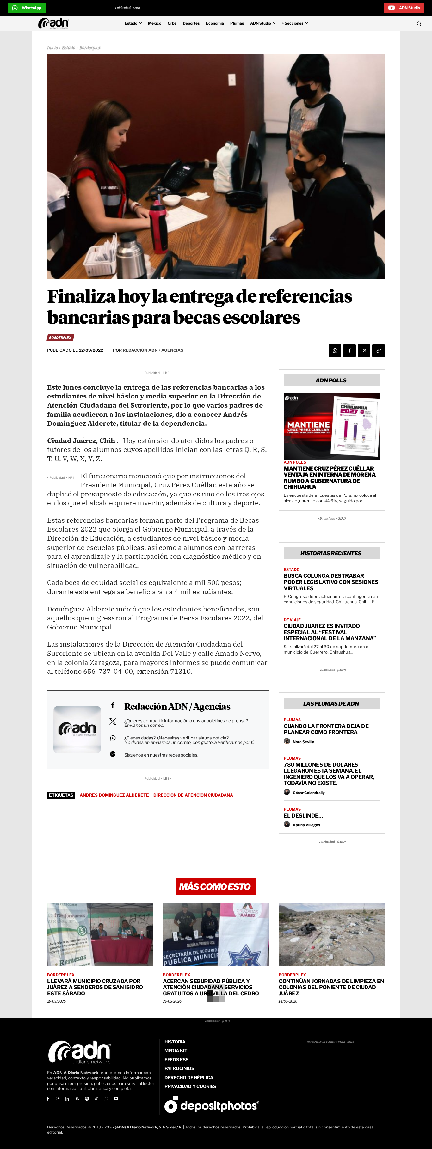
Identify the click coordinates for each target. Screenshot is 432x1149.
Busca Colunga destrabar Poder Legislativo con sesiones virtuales (331, 582)
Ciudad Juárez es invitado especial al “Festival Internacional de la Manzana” (330, 632)
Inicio (52, 48)
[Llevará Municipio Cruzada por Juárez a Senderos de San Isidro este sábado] (100, 935)
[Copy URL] (378, 350)
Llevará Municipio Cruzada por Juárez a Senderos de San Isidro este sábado (95, 987)
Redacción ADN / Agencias (177, 707)
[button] (379, 23)
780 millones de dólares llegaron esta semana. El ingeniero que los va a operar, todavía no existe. (329, 774)
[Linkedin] (67, 1099)
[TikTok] (96, 1099)
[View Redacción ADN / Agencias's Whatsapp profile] (112, 738)
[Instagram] (57, 1099)
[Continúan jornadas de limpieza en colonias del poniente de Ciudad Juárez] (332, 935)
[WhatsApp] (335, 350)
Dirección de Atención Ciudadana (193, 795)
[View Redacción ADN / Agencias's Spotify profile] (112, 754)
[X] (364, 350)
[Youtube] (116, 1099)
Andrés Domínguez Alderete (114, 795)
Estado (68, 48)
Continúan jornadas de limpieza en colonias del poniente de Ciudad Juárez (331, 987)
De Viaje (292, 620)
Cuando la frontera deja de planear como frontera (326, 729)
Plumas (292, 720)
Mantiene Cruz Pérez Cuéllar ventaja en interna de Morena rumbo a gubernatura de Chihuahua (330, 477)
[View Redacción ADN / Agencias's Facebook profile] (112, 705)
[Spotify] (86, 1099)
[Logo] (55, 23)
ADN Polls (295, 462)
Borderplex (90, 48)
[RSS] (77, 1099)
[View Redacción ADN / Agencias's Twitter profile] (112, 721)
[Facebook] (349, 350)
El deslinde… (303, 815)
